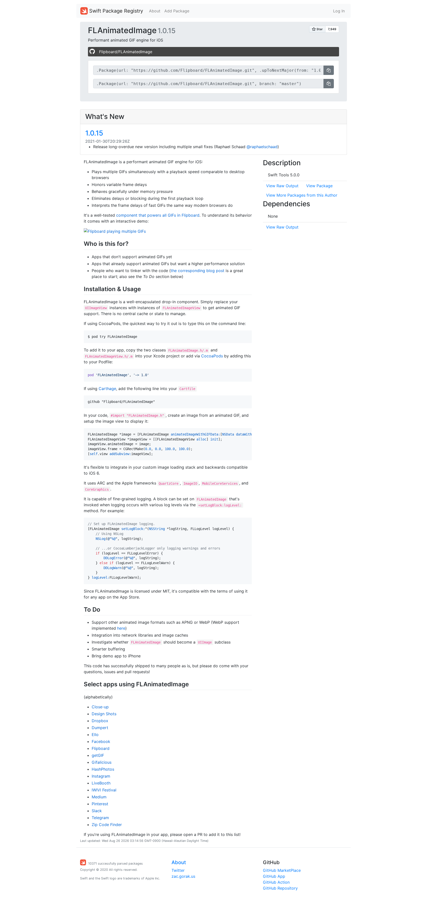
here (121, 628)
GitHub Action (276, 882)
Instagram (101, 776)
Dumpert (100, 727)
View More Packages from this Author (301, 195)
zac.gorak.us (183, 876)
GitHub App (274, 876)
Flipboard (100, 748)
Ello (95, 734)
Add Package (176, 10)
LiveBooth (101, 783)
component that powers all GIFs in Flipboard (157, 215)
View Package (319, 185)
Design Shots (104, 713)
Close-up (100, 706)
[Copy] (328, 70)
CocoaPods (212, 355)
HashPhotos (103, 769)
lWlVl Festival (104, 789)
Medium (99, 796)
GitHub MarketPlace (282, 870)
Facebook (101, 741)
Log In (339, 10)
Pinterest (100, 803)
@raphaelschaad (262, 146)
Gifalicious (101, 762)
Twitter (178, 870)
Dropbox (100, 720)
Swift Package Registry (115, 11)
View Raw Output (282, 185)
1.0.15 (94, 133)
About (154, 10)
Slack (97, 810)
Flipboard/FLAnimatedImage (125, 51)
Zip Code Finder (107, 824)
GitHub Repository (280, 888)
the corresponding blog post (197, 270)
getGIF (98, 755)
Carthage (107, 388)
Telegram (100, 817)
